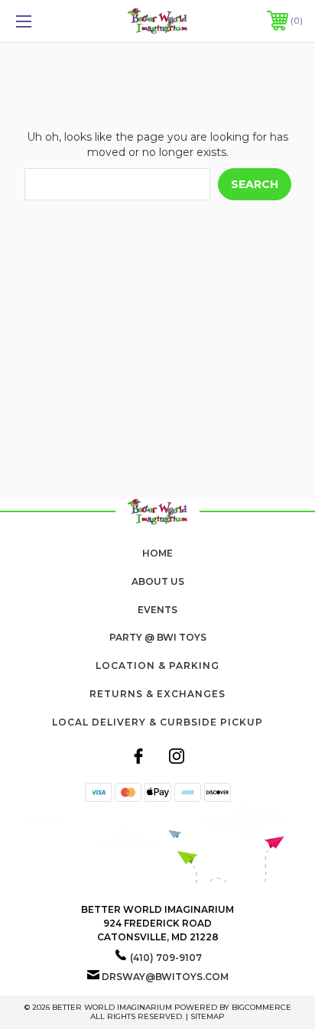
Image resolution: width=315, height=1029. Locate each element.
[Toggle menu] (44, 21)
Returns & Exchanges (157, 694)
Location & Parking (157, 665)
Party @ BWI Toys (157, 637)
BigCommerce (261, 1007)
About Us (158, 581)
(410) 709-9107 (166, 957)
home (157, 553)
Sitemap (207, 1016)
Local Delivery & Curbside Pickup (157, 722)
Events (157, 609)
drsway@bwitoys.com (165, 976)
